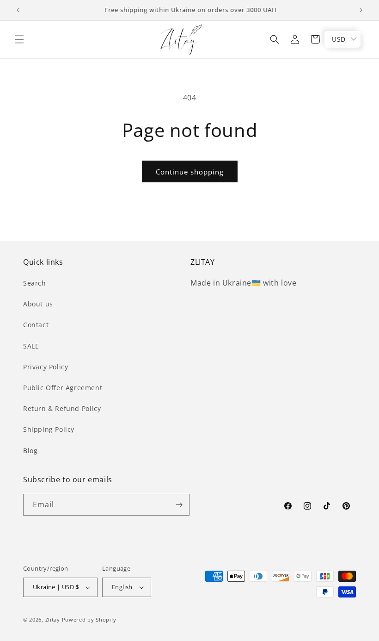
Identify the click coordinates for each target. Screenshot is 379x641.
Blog (30, 450)
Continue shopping (190, 171)
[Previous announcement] (18, 10)
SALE (31, 346)
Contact (36, 324)
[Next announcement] (361, 10)
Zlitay (52, 619)
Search (34, 283)
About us (38, 303)
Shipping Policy (48, 429)
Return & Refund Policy (62, 408)
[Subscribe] (179, 505)
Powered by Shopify (89, 619)
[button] (19, 39)
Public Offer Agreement (62, 387)
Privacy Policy (45, 366)
